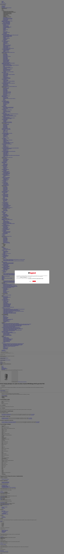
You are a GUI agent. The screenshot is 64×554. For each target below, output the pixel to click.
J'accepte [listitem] (34, 281)
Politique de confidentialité (23, 277)
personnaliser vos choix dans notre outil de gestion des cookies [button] (35, 278)
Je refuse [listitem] (30, 281)
